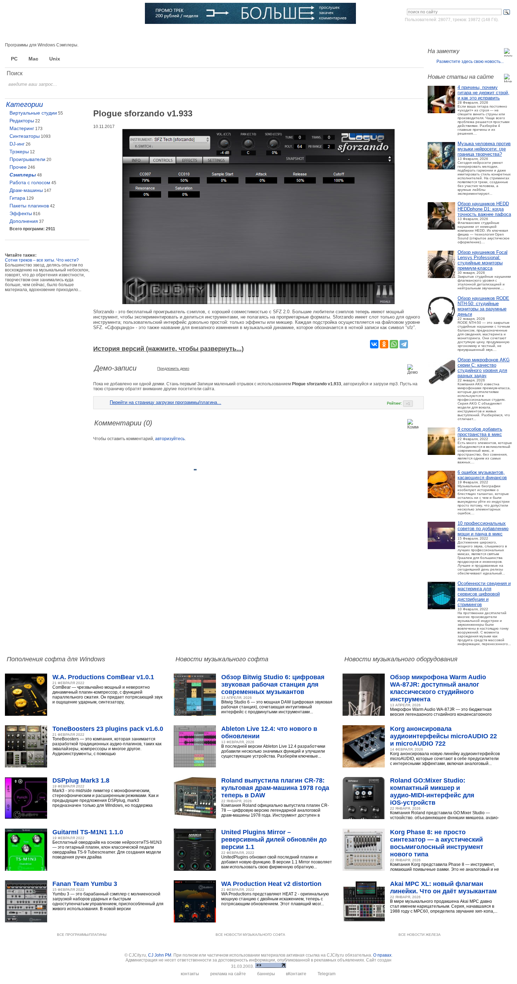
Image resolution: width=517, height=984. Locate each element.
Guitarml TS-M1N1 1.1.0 (87, 832)
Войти (446, 33)
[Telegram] (404, 344)
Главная (25, 33)
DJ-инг (17, 144)
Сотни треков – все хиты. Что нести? (42, 260)
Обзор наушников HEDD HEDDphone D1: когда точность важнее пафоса (484, 209)
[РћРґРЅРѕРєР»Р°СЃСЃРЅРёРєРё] (384, 344)
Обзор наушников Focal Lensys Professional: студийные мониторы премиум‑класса (483, 260)
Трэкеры (19, 151)
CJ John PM (159, 955)
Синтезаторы (24, 136)
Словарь (165, 33)
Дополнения (23, 221)
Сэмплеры (22, 175)
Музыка (75, 33)
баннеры (266, 973)
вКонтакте (296, 973)
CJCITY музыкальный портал (46, 14)
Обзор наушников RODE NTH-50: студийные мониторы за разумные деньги (483, 306)
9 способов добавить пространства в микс (480, 431)
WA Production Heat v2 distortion (271, 883)
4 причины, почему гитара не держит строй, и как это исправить (483, 93)
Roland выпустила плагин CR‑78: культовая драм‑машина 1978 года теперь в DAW (275, 788)
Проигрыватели (27, 159)
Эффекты (20, 213)
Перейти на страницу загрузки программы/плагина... (165, 402)
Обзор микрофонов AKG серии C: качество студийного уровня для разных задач (484, 367)
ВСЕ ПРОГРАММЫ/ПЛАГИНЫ (82, 935)
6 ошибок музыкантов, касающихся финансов (482, 475)
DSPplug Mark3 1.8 (80, 780)
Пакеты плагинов (29, 205)
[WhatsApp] (394, 344)
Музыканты (133, 33)
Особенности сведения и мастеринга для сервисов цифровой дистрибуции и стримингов (484, 594)
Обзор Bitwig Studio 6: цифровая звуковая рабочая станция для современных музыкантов (273, 684)
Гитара (17, 198)
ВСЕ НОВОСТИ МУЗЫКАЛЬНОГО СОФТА (250, 935)
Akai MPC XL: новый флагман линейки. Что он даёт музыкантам (443, 887)
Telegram (327, 973)
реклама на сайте (228, 973)
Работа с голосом (29, 182)
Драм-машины (26, 190)
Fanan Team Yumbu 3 (84, 883)
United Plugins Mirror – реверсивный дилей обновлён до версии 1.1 (274, 839)
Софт (51, 33)
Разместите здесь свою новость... (470, 61)
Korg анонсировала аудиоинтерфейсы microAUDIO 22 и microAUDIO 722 (443, 736)
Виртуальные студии (33, 113)
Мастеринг (21, 128)
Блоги (223, 33)
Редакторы (21, 120)
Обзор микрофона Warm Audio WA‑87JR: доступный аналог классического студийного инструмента (438, 688)
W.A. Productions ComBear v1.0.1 (103, 677)
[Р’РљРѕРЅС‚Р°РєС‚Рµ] (374, 344)
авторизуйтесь (170, 438)
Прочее (18, 167)
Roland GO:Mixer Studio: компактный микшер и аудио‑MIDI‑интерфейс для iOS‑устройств (432, 791)
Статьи (102, 33)
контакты (190, 973)
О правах (382, 955)
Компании (196, 33)
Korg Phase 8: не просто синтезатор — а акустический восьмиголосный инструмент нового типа (436, 843)
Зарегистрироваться (481, 33)
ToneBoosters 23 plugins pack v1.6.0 (107, 728)
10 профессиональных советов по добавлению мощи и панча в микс (483, 528)
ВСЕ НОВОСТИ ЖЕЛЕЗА (419, 935)
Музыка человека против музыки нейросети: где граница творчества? (484, 149)
